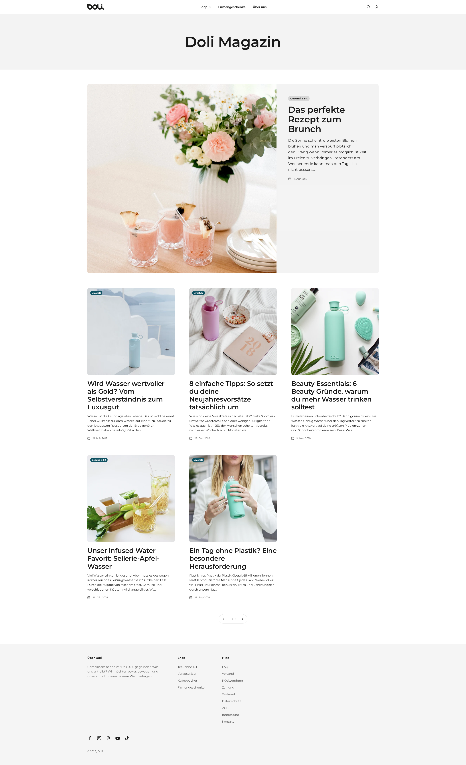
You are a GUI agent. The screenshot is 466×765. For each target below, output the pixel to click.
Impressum (230, 715)
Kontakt (228, 721)
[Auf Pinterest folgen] (108, 738)
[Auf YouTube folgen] (117, 738)
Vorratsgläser (187, 673)
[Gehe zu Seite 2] (242, 619)
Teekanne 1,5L (188, 667)
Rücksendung (232, 680)
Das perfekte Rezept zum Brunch (316, 119)
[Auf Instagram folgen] (99, 738)
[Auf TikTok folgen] (127, 738)
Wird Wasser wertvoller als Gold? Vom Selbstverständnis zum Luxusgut (126, 395)
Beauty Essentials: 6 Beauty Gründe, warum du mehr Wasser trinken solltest (331, 395)
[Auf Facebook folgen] (89, 738)
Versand (228, 673)
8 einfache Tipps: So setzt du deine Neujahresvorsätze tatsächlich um (231, 395)
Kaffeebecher (187, 680)
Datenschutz (231, 701)
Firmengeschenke (232, 7)
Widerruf (228, 694)
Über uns (259, 7)
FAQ (225, 667)
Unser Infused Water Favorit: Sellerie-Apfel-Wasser (123, 558)
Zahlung (228, 687)
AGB (225, 708)
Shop (203, 7)
